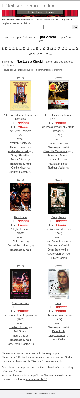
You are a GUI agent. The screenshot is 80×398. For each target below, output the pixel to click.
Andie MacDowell (18, 151)
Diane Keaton (18, 147)
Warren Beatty (18, 142)
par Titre (10, 37)
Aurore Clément (56, 253)
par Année (67, 37)
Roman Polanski (58, 315)
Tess (58, 303)
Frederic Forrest (18, 327)
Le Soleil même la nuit (58, 115)
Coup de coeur (20, 303)
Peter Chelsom (22, 131)
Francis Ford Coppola (20, 315)
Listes (39, 41)
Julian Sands (56, 143)
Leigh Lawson (57, 335)
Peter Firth (58, 331)
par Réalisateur (26, 37)
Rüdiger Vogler (56, 167)
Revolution (20, 217)
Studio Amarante (46, 393)
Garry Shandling (20, 155)
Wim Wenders (58, 229)
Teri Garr (19, 331)
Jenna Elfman (19, 159)
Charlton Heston (18, 171)
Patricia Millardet (58, 163)
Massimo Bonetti (58, 155)
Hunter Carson (58, 258)
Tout (49, 54)
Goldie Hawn (18, 167)
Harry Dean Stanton (56, 241)
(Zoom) (20, 77)
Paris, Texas (58, 217)
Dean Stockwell (56, 249)
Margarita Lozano (56, 159)
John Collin (58, 339)
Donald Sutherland (18, 245)
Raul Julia (19, 335)
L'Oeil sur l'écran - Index (28, 5)
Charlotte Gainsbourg (56, 151)
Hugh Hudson (20, 229)
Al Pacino (18, 241)
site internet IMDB (36, 379)
